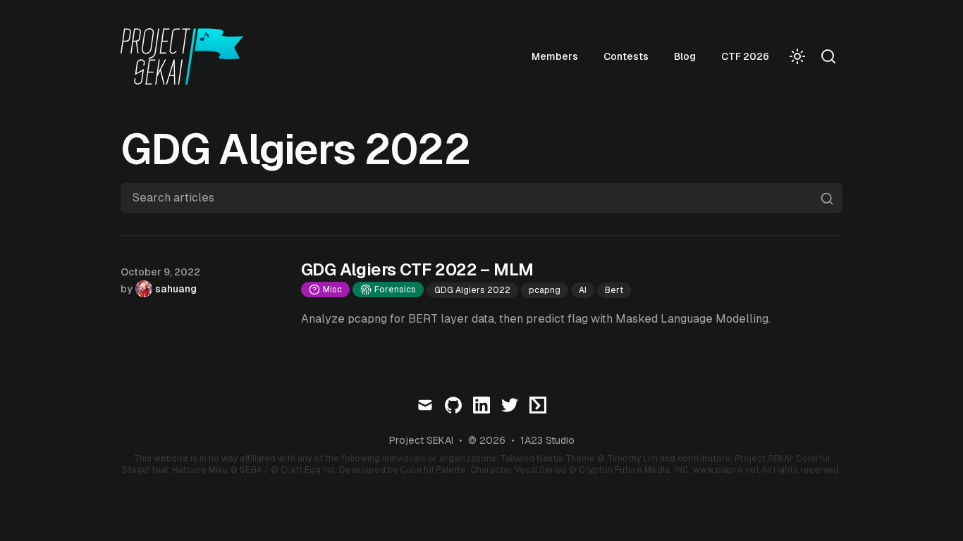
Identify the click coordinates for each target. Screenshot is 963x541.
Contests (626, 56)
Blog (685, 56)
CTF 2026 (745, 56)
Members (555, 56)
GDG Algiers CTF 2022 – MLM (417, 269)
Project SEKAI (421, 440)
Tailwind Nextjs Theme (548, 459)
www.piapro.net (726, 470)
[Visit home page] (186, 56)
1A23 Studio (547, 440)
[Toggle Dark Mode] (797, 56)
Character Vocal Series (518, 470)
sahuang (176, 288)
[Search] (828, 56)
